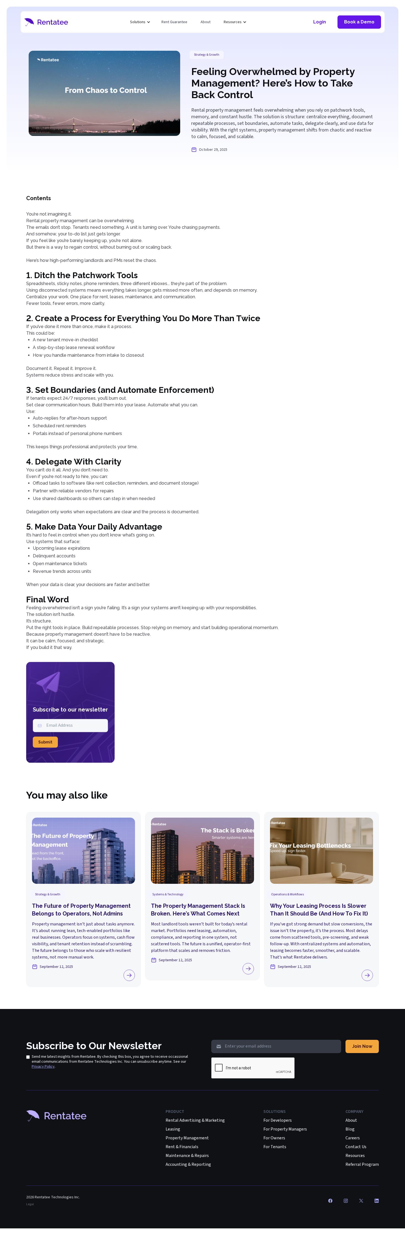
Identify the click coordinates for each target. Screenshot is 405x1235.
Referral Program (362, 1164)
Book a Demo (359, 22)
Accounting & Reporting (188, 1164)
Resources (355, 1156)
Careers (352, 1138)
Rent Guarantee (174, 22)
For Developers (277, 1120)
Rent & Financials (182, 1147)
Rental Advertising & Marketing (195, 1120)
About (205, 22)
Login (319, 22)
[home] (46, 22)
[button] (140, 22)
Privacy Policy (43, 1066)
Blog (350, 1129)
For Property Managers (285, 1129)
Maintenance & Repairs (187, 1156)
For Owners (274, 1138)
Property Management (187, 1138)
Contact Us (355, 1147)
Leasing (173, 1129)
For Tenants (274, 1147)
